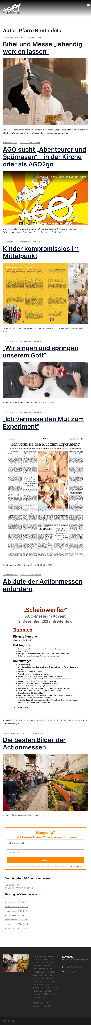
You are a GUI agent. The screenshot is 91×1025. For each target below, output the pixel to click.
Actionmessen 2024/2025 (16, 928)
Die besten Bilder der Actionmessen (34, 743)
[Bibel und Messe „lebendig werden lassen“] (45, 91)
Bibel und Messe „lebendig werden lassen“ (42, 47)
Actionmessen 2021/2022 (16, 915)
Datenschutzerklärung (75, 866)
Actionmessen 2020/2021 (16, 911)
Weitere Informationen (31, 37)
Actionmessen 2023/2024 (16, 924)
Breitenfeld (28, 888)
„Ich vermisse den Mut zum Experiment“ (43, 422)
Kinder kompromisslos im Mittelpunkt (41, 252)
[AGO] (12, 8)
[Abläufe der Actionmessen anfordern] (45, 655)
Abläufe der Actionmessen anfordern (42, 585)
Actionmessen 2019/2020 (16, 906)
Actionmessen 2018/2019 (16, 902)
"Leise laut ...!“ (12, 885)
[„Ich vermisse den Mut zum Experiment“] (45, 496)
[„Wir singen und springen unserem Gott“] (45, 380)
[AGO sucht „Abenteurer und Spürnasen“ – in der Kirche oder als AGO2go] (45, 197)
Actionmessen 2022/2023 (16, 920)
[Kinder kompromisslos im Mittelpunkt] (45, 293)
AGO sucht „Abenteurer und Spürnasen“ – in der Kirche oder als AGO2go (44, 157)
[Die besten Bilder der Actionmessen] (45, 782)
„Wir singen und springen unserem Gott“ (40, 351)
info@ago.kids (72, 971)
